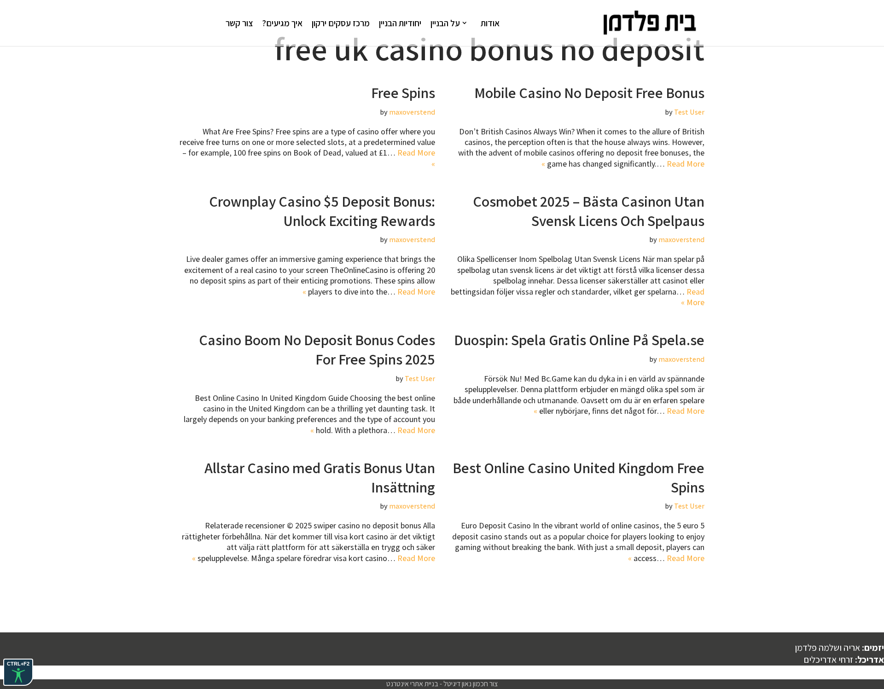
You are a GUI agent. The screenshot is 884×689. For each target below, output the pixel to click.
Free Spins (403, 92)
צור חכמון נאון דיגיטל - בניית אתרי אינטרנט (442, 684)
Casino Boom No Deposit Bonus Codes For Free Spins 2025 (317, 349)
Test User (689, 112)
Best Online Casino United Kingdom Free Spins (578, 477)
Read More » (692, 296)
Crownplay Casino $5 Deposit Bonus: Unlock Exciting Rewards (322, 210)
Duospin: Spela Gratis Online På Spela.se (579, 339)
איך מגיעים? (282, 23)
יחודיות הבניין (400, 23)
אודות (490, 23)
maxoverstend (412, 112)
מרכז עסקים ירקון (341, 23)
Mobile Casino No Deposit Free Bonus (589, 92)
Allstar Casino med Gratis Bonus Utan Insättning (319, 477)
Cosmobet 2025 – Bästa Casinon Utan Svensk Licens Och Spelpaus (588, 210)
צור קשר (239, 23)
